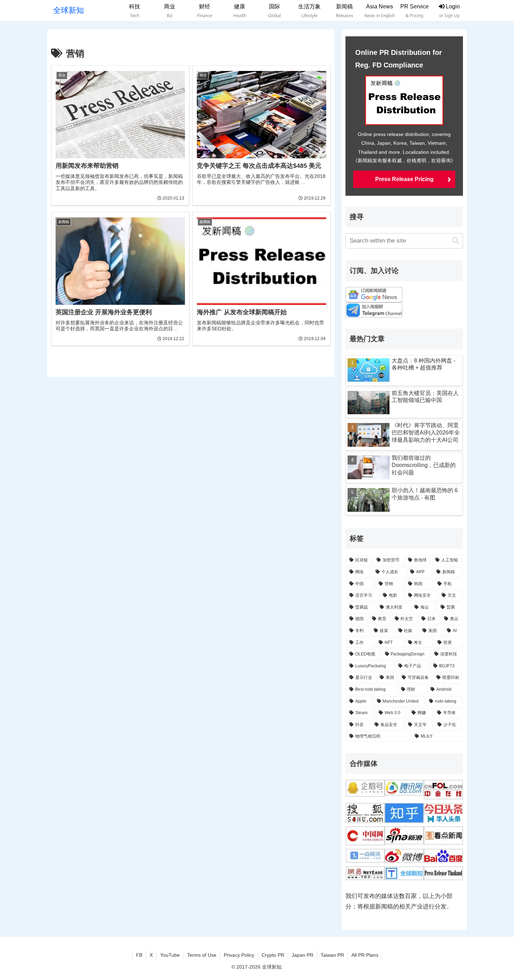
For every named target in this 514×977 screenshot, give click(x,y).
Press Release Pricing (404, 179)
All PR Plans (364, 955)
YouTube (170, 955)
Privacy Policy (239, 955)
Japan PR (302, 955)
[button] (455, 241)
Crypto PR (273, 955)
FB (139, 955)
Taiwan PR (332, 955)
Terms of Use (201, 955)
